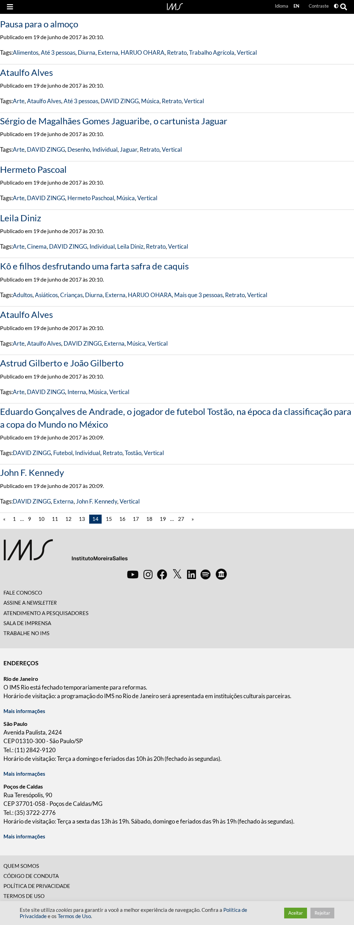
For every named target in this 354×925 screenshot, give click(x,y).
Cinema (37, 246)
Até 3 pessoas (58, 52)
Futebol (63, 452)
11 (55, 519)
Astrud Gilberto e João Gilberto (61, 362)
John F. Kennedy (32, 472)
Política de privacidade (36, 886)
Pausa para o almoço (39, 23)
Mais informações (24, 711)
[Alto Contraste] (336, 6)
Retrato (177, 52)
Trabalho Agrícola (211, 52)
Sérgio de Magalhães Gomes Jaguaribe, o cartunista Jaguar (113, 120)
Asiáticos (46, 295)
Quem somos (21, 866)
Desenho (78, 149)
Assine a (30, 602)
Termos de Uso (24, 896)
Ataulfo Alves (26, 72)
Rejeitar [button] (322, 913)
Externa (108, 52)
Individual (105, 149)
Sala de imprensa (27, 623)
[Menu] (10, 7)
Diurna (86, 52)
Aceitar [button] (295, 913)
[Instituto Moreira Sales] (65, 552)
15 (109, 519)
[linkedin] (191, 574)
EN (296, 6)
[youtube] (133, 574)
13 (82, 519)
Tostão (133, 452)
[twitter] (177, 574)
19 (163, 519)
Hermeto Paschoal (90, 198)
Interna (76, 391)
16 (122, 519)
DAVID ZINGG (120, 101)
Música (150, 101)
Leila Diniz (20, 217)
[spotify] (206, 574)
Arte (19, 101)
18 (149, 519)
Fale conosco (22, 592)
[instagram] (147, 574)
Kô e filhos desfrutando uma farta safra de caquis (94, 266)
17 (136, 519)
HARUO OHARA (143, 52)
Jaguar (128, 149)
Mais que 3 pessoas (198, 295)
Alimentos (25, 52)
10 (41, 519)
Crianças (71, 295)
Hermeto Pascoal (33, 169)
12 (68, 519)
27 (181, 519)
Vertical (247, 52)
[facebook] (162, 574)
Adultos (22, 295)
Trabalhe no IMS (26, 633)
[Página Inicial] (175, 6)
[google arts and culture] (221, 574)
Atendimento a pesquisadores (45, 613)
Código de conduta (31, 876)
